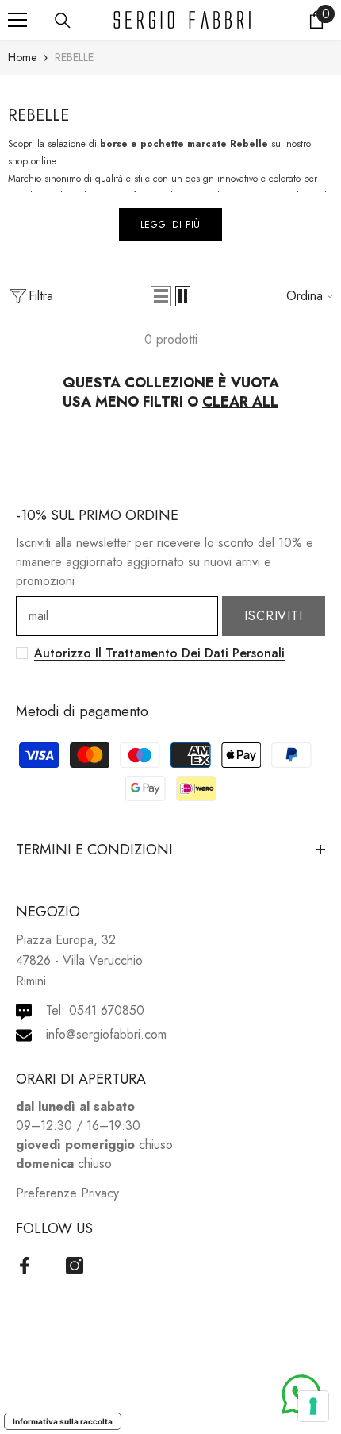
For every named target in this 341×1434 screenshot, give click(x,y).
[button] (161, 296)
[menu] (17, 19)
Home (22, 57)
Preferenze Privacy (67, 1193)
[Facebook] (25, 1266)
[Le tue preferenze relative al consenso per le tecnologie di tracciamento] (313, 1406)
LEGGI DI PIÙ (170, 225)
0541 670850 (106, 1010)
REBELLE (74, 57)
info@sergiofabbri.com (106, 1034)
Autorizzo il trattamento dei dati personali (159, 653)
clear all (240, 401)
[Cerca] (62, 20)
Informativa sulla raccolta (63, 1421)
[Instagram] (75, 1266)
